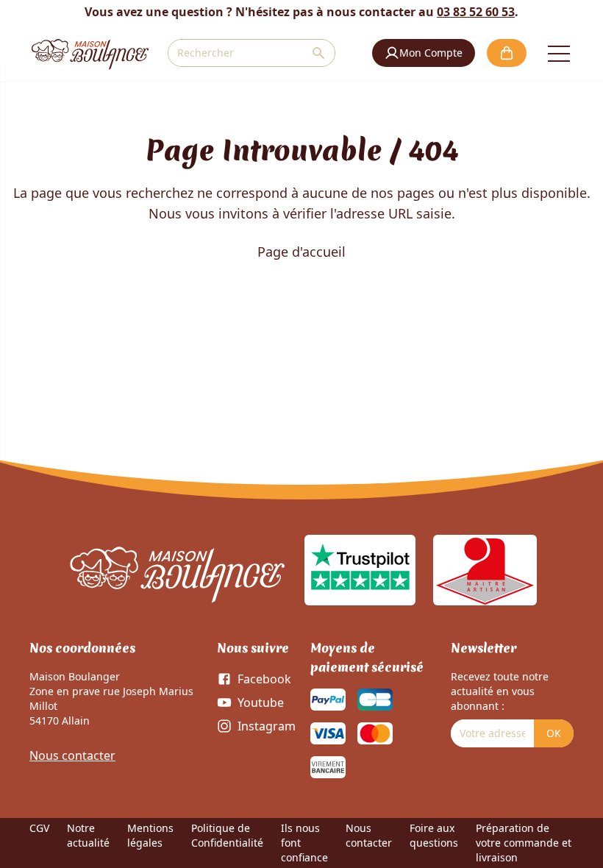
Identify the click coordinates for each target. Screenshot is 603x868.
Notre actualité (88, 835)
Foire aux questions (434, 835)
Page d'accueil (301, 251)
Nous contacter (72, 755)
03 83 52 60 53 (476, 12)
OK (553, 733)
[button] (423, 53)
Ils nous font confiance (304, 842)
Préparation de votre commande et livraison (523, 842)
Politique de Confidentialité (227, 835)
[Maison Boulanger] (89, 52)
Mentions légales (150, 835)
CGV (39, 828)
